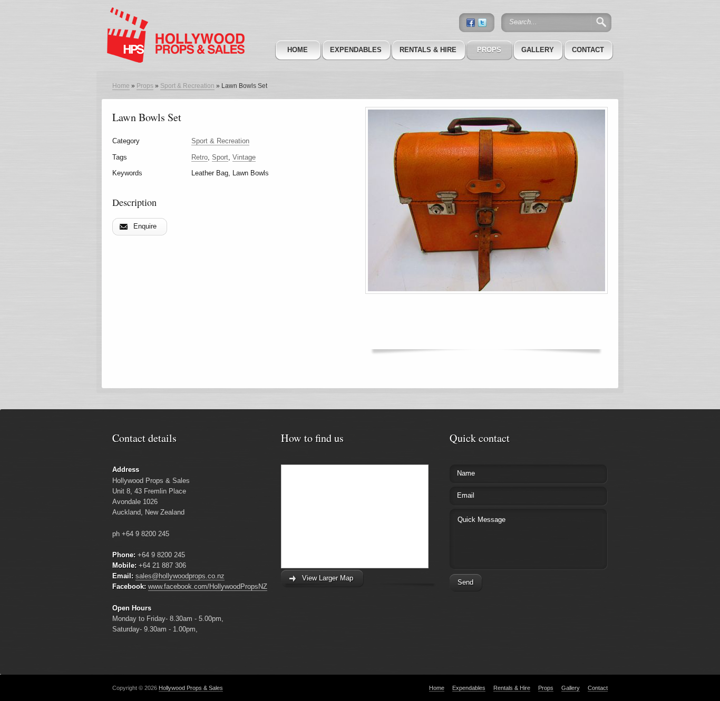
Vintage (244, 157)
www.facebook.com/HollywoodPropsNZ (207, 586)
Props (489, 50)
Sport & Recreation (187, 86)
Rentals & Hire (428, 50)
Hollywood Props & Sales (191, 688)
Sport (220, 157)
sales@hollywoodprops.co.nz (180, 576)
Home (297, 50)
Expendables (356, 50)
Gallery (537, 50)
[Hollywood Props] (173, 20)
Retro (199, 157)
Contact (588, 50)
